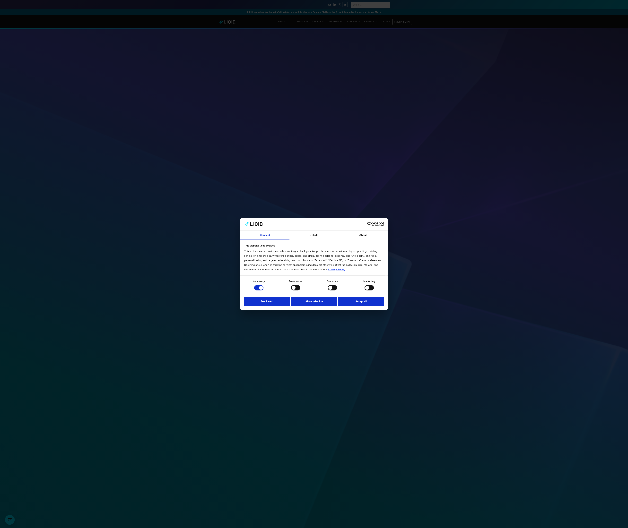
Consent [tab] (265, 235)
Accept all (361, 301)
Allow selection (314, 301)
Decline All (267, 301)
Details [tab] (314, 235)
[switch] (295, 287)
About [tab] (363, 235)
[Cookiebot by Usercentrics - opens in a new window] (369, 224)
